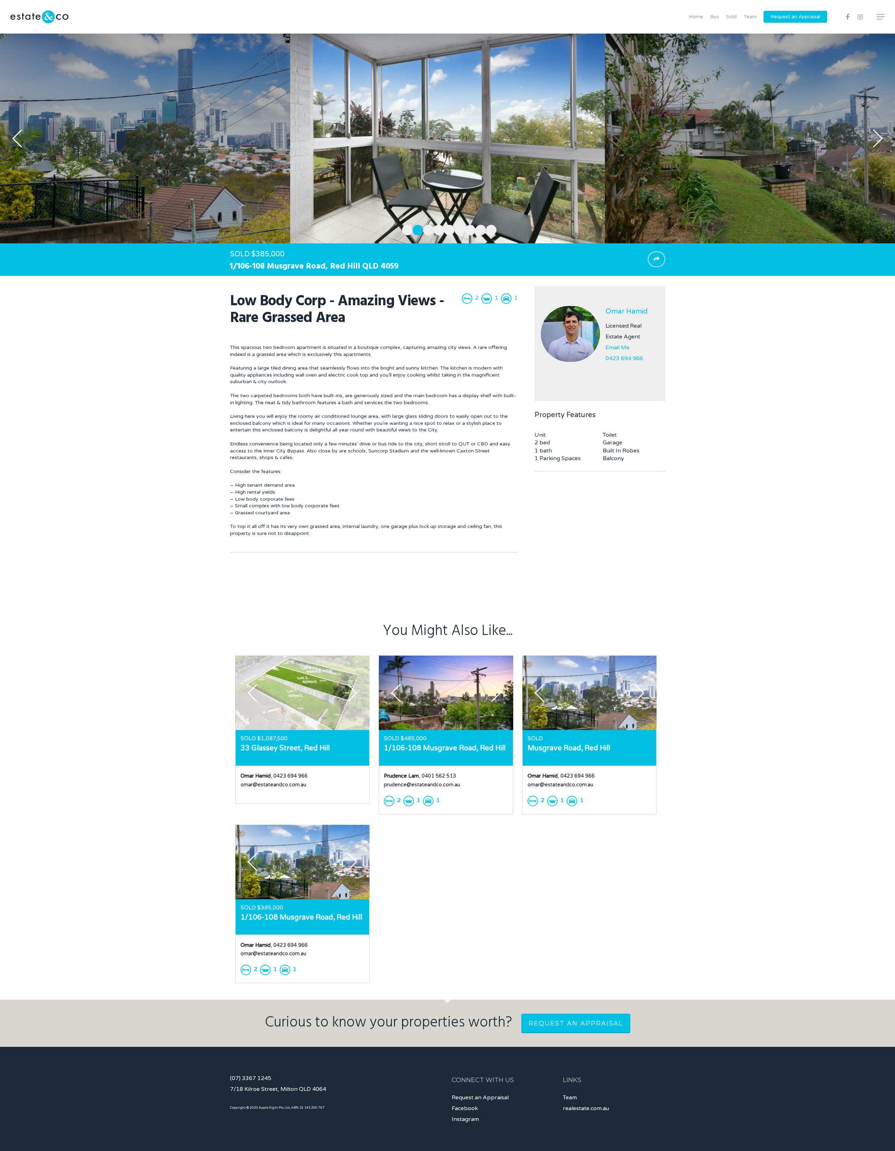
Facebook (465, 1108)
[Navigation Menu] (881, 16)
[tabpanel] (447, 138)
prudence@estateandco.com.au (422, 785)
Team (750, 17)
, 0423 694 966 (274, 776)
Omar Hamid (627, 311)
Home (696, 17)
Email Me (618, 347)
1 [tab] (405, 229)
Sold (731, 17)
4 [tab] (437, 229)
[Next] (877, 138)
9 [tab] (489, 229)
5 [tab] (447, 229)
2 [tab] (416, 229)
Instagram (465, 1119)
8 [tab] (478, 229)
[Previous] (17, 138)
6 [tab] (457, 229)
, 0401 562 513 (420, 776)
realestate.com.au (586, 1108)
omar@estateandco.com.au (273, 785)
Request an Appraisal (795, 17)
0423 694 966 (624, 358)
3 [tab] (426, 229)
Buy (714, 17)
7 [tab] (468, 229)
